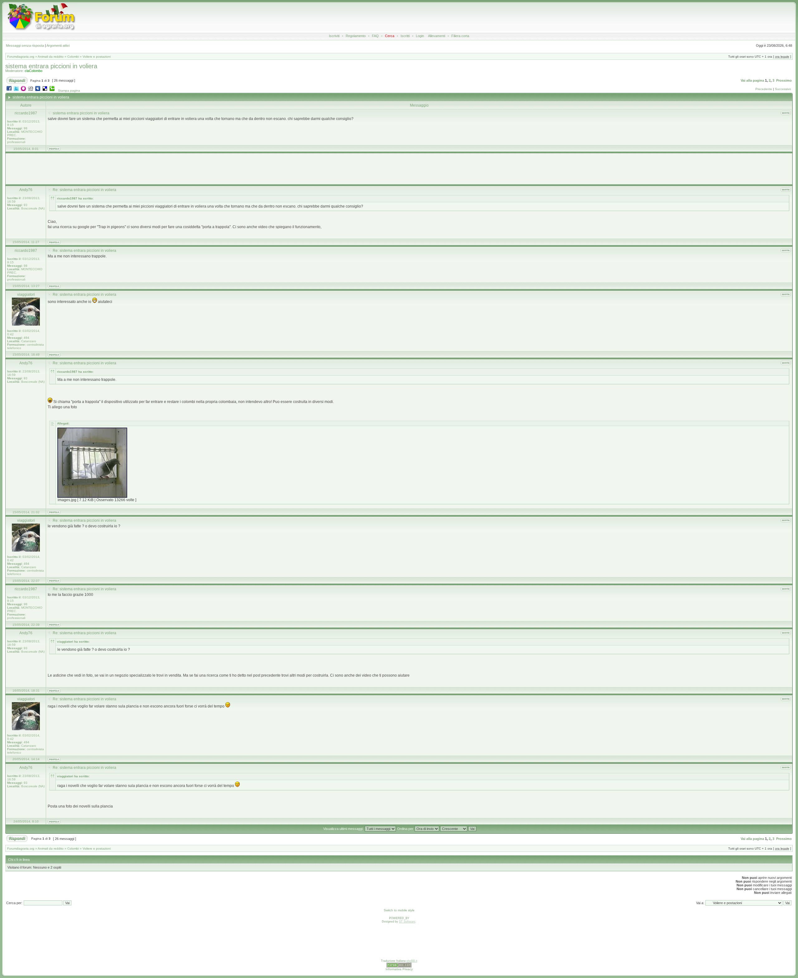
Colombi (73, 56)
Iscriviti (334, 36)
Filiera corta (460, 36)
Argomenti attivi (58, 45)
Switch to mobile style (399, 910)
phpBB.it (411, 960)
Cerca (389, 36)
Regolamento (356, 36)
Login (420, 36)
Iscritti (405, 36)
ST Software (407, 921)
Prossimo (784, 80)
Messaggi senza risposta (25, 45)
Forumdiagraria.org (20, 56)
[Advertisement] (350, 17)
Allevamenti (436, 36)
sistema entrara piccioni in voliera (51, 66)
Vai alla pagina (752, 80)
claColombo (33, 71)
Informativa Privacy (399, 969)
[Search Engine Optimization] (399, 966)
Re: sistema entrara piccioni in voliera (84, 190)
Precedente (763, 89)
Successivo (783, 89)
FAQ (375, 36)
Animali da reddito (51, 56)
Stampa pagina (69, 90)
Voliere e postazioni (97, 56)
